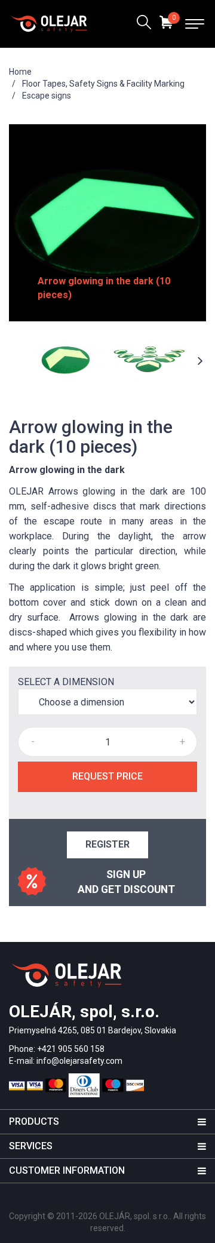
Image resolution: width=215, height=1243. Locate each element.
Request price (107, 776)
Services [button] (31, 1146)
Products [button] (34, 1121)
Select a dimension (66, 682)
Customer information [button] (67, 1170)
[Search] (144, 24)
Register (107, 844)
